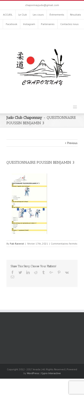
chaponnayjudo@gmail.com (42, 5)
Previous (72, 143)
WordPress (33, 373)
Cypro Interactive (51, 373)
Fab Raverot (17, 243)
